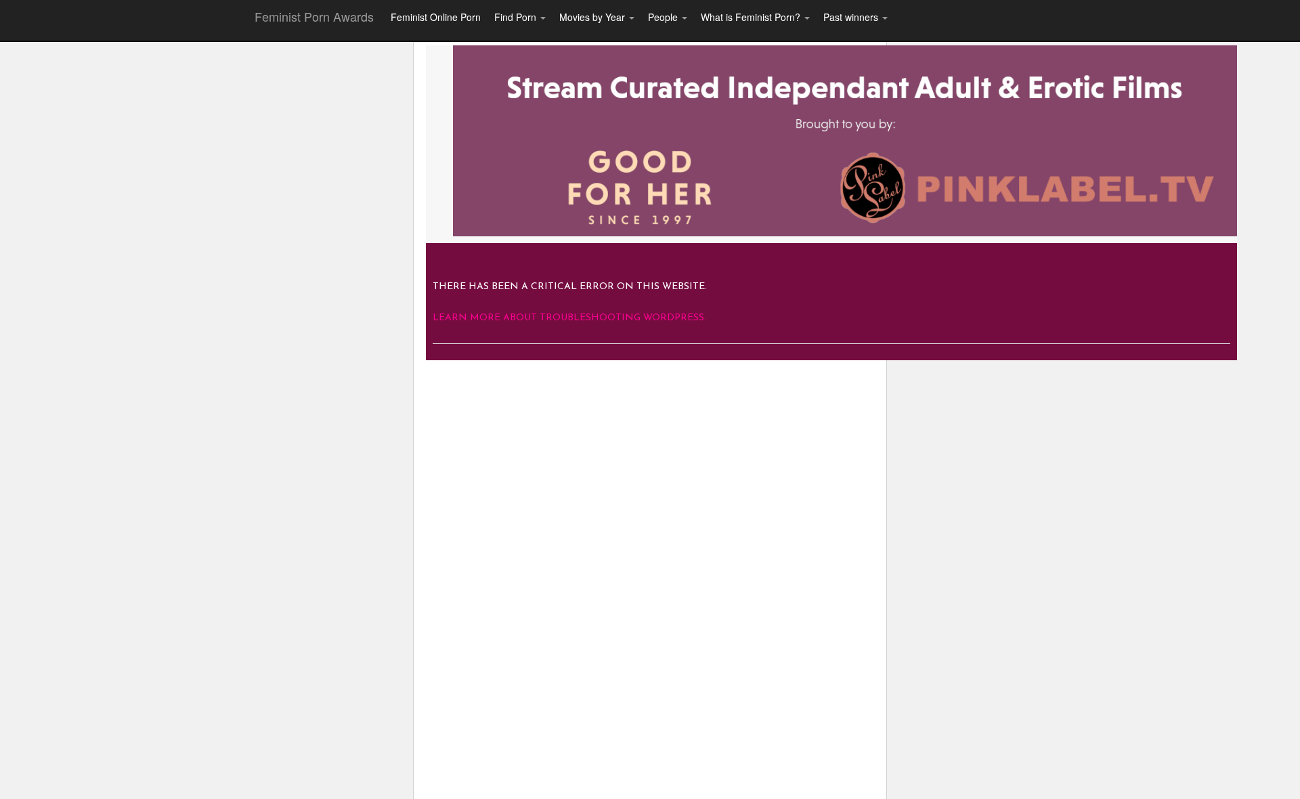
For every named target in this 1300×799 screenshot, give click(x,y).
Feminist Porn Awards (314, 16)
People (664, 17)
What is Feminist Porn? (752, 17)
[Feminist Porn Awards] (845, 139)
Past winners (852, 17)
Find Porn (516, 17)
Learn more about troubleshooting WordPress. (569, 318)
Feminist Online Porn (436, 17)
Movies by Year (593, 17)
